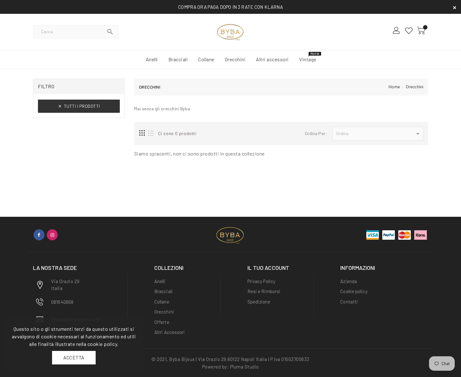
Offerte (161, 322)
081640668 (62, 302)
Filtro (46, 86)
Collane (161, 301)
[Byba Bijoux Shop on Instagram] (52, 234)
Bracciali (163, 291)
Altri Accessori (169, 332)
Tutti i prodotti (82, 106)
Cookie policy (353, 291)
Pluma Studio (244, 366)
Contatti (349, 301)
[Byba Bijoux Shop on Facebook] (39, 234)
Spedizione (258, 301)
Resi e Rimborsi (264, 291)
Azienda (348, 281)
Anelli (160, 281)
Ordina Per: (316, 133)
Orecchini (414, 86)
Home (394, 86)
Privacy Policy (261, 281)
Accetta (73, 357)
